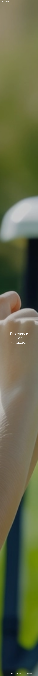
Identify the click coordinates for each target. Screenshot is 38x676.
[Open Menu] (35, 1)
